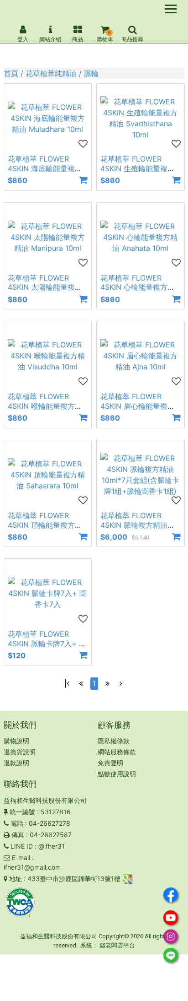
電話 (16, 823)
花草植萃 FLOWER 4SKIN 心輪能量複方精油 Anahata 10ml (137, 287)
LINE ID (21, 846)
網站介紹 (50, 39)
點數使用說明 (117, 774)
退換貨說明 (20, 752)
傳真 (17, 835)
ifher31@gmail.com (32, 867)
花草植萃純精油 (51, 73)
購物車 (105, 39)
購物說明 (16, 741)
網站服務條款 (117, 752)
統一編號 (22, 812)
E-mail (21, 857)
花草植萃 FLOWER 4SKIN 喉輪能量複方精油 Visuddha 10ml (45, 406)
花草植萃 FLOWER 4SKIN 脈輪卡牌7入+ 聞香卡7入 (47, 643)
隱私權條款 (114, 741)
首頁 (11, 73)
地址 (15, 878)
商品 (77, 39)
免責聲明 (110, 763)
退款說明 (16, 763)
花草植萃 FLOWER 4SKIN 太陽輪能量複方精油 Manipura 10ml (45, 287)
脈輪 (91, 73)
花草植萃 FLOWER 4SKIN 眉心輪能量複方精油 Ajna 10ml (137, 406)
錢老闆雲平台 (117, 945)
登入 (22, 39)
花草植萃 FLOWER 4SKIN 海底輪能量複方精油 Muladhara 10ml (45, 168)
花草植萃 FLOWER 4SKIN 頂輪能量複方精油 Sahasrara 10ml (45, 525)
